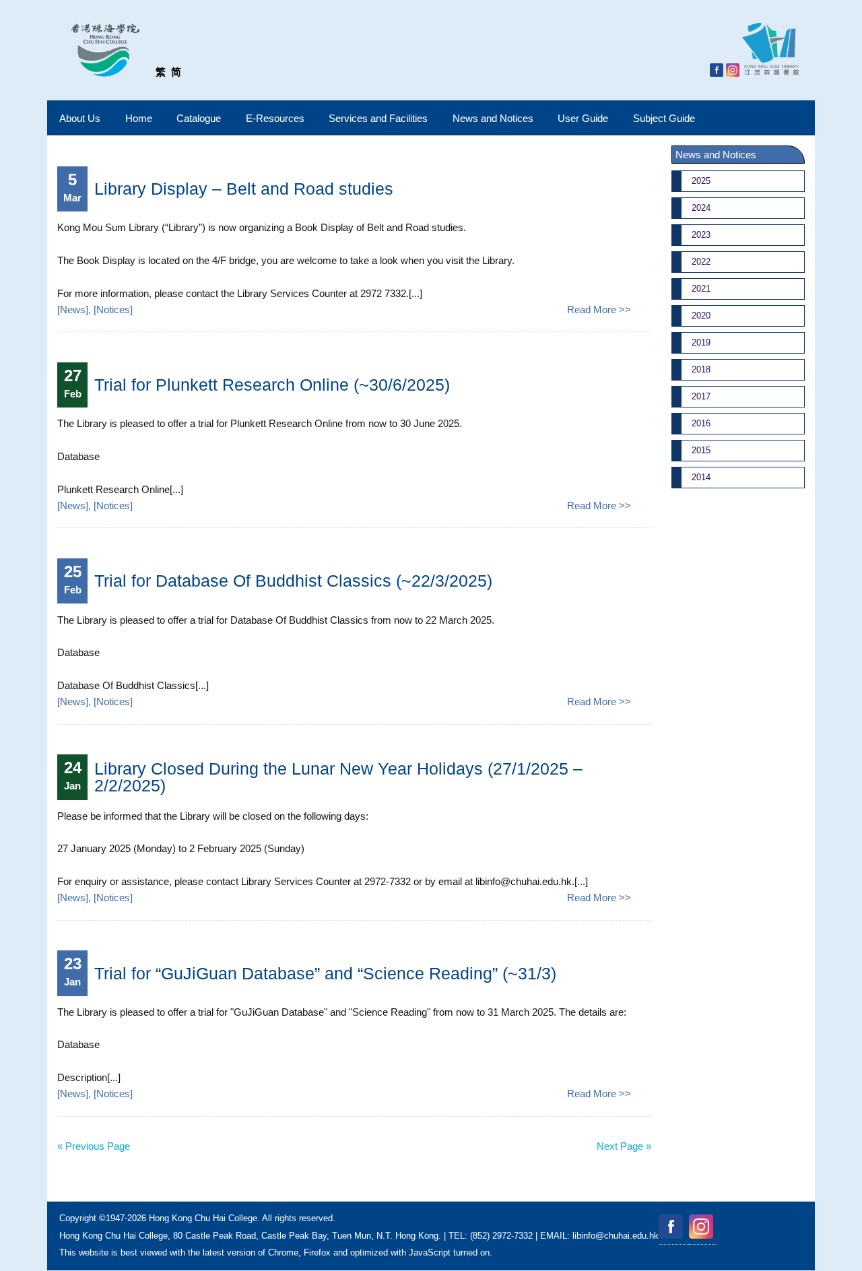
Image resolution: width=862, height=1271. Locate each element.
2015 (701, 450)
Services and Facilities (378, 118)
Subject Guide (664, 118)
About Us (79, 118)
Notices (113, 309)
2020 (701, 316)
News (73, 309)
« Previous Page (93, 1146)
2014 (701, 477)
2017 (701, 396)
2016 (701, 423)
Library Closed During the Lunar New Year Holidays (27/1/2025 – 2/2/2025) (338, 776)
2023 (701, 235)
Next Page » (624, 1146)
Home (138, 118)
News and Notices (493, 118)
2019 (701, 342)
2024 (701, 208)
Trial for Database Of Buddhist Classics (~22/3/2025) (293, 580)
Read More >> (599, 309)
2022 (701, 262)
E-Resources (275, 118)
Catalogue (198, 118)
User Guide (583, 118)
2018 (701, 369)
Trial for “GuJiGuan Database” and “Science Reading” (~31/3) (325, 973)
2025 (701, 181)
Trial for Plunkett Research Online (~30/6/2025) (272, 384)
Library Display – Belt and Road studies (243, 188)
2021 (701, 289)
